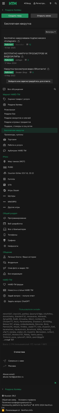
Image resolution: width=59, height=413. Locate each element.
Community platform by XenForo (26, 406)
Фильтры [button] (50, 32)
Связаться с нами (16, 361)
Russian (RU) (10, 396)
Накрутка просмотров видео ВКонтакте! (25, 69)
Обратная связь (9, 400)
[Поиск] (55, 3)
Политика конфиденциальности (16, 402)
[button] (54, 104)
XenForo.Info (27, 410)
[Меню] (4, 3)
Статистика (19, 352)
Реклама (12, 366)
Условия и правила (27, 400)
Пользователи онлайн (29, 309)
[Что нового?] (50, 3)
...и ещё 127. (8, 340)
